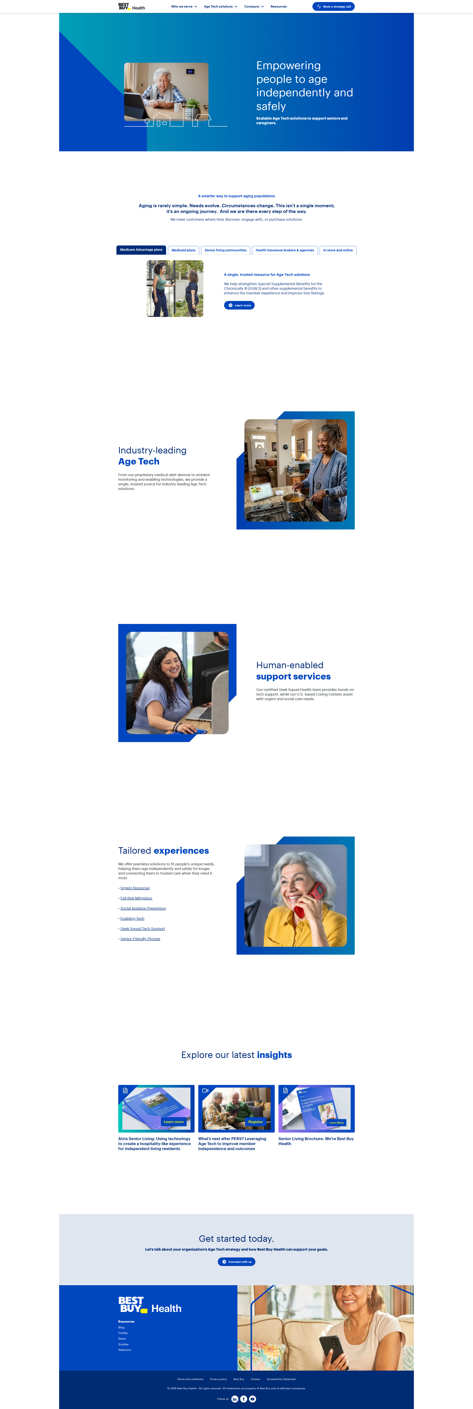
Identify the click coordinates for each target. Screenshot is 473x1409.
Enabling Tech (132, 918)
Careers (255, 1379)
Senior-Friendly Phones (140, 938)
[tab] (141, 250)
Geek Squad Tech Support (142, 928)
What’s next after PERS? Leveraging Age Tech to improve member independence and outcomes (232, 1143)
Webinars (124, 1350)
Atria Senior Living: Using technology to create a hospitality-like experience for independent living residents (154, 1143)
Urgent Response (135, 888)
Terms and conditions (190, 1379)
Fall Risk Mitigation (136, 898)
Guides (123, 1333)
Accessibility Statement (281, 1379)
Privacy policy (218, 1379)
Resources (279, 6)
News (122, 1338)
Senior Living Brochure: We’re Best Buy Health (316, 1141)
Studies (123, 1344)
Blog (121, 1327)
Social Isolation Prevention (143, 908)
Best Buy (239, 1379)
